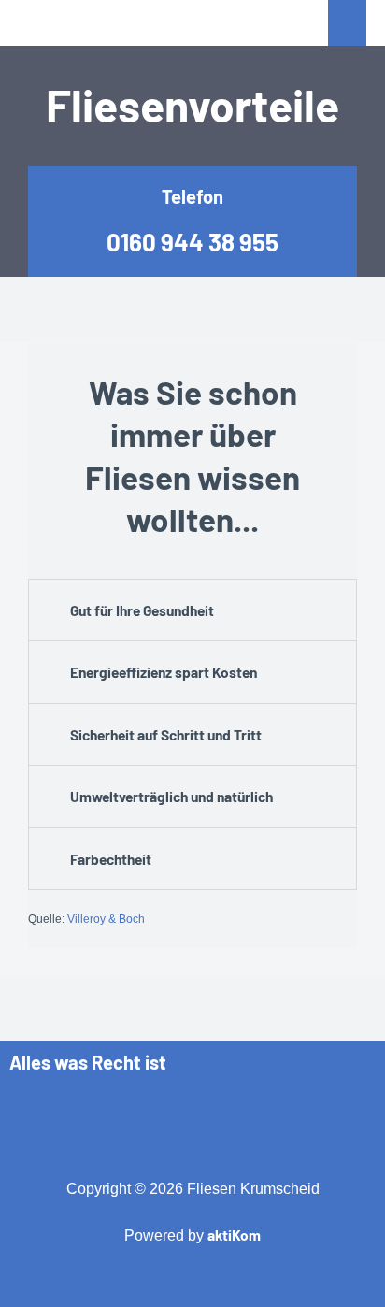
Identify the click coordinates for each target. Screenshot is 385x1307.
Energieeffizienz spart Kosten (163, 672)
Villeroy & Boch (106, 919)
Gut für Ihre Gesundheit (142, 610)
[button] (192, 610)
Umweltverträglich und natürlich (171, 796)
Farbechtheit (110, 859)
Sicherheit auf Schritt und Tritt (166, 734)
